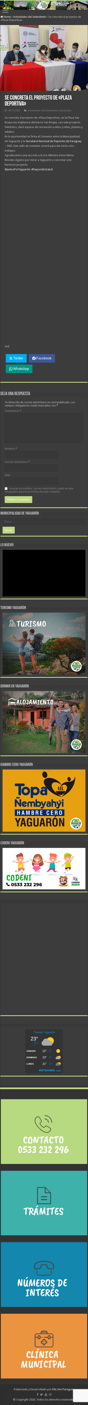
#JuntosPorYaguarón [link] (17, 169)
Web (7, 475)
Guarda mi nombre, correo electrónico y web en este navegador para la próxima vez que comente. (39, 490)
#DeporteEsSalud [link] (42, 169)
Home (7, 16)
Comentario (13, 410)
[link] (53, 141)
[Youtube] (46, 1394)
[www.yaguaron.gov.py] (44, 5)
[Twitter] (41, 1394)
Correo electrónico (17, 461)
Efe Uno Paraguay (63, 1389)
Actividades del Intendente (29, 16)
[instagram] (50, 1394)
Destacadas (65, 110)
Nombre (11, 448)
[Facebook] (37, 1394)
